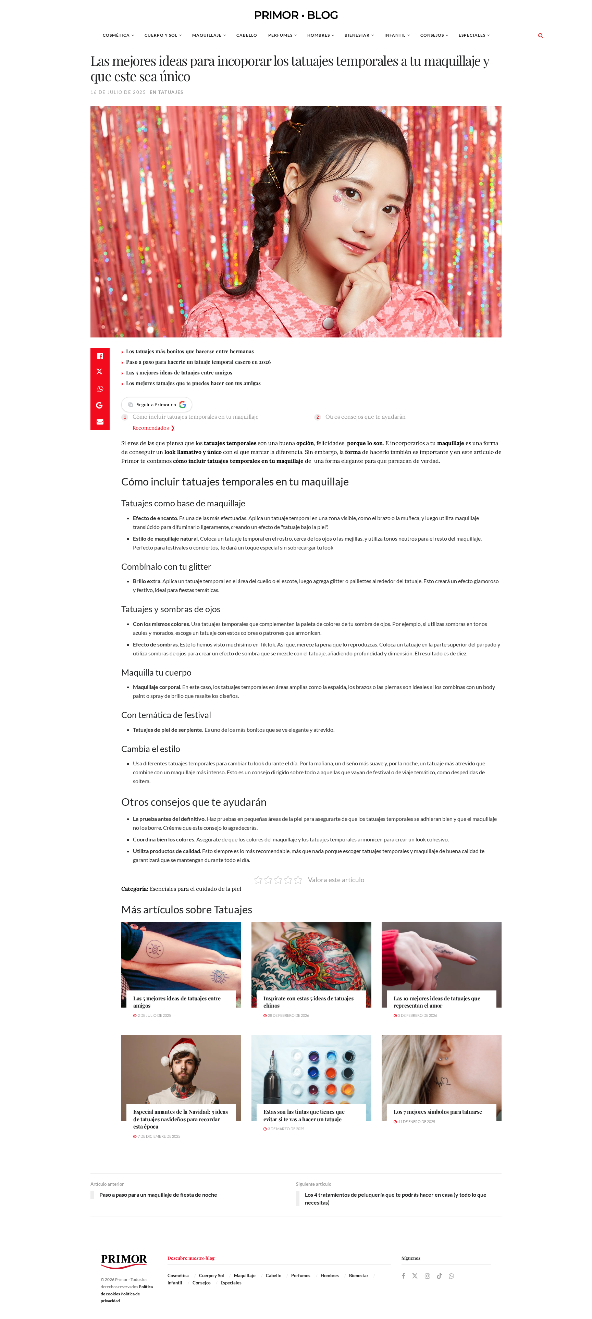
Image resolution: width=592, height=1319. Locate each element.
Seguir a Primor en (156, 404)
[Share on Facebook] (100, 356)
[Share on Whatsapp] (100, 389)
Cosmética (116, 35)
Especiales (472, 35)
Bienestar (357, 35)
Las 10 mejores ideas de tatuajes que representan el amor (437, 1002)
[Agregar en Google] (100, 405)
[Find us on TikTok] (439, 1276)
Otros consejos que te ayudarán (365, 416)
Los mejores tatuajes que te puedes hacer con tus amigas (193, 383)
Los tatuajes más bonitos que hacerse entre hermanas (190, 351)
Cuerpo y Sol (161, 35)
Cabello (246, 35)
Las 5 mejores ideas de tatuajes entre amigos (179, 372)
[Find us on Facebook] (403, 1276)
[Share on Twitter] (100, 372)
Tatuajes (171, 92)
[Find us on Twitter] (415, 1276)
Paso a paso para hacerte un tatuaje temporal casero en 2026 (198, 361)
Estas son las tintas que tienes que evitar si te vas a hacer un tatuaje (304, 1115)
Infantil (395, 35)
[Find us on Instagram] (427, 1276)
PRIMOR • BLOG (296, 15)
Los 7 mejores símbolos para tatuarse (438, 1111)
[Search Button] (540, 35)
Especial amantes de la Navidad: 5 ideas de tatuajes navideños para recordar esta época (180, 1119)
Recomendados (151, 427)
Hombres (318, 35)
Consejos (432, 35)
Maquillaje (207, 35)
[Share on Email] (100, 422)
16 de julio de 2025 (118, 92)
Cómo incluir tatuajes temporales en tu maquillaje (196, 416)
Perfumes (280, 35)
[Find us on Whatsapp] (451, 1276)
